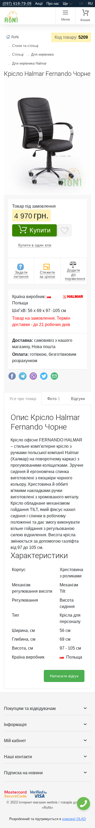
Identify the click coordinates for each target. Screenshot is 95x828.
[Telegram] (23, 377)
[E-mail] (54, 377)
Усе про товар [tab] (23, 398)
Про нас (52, 4)
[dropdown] (83, 803)
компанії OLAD (74, 819)
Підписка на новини (23, 773)
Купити (40, 230)
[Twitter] (44, 377)
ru (90, 4)
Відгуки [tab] (78, 398)
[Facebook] (12, 377)
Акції (39, 4)
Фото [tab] (53, 398)
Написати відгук (64, 676)
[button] (86, 84)
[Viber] (33, 377)
